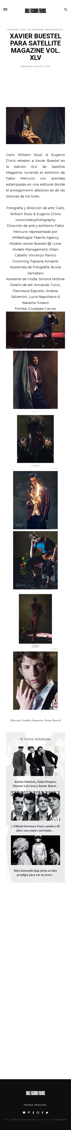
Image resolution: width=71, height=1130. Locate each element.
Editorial (13, 29)
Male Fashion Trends (24, 1119)
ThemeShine (59, 1119)
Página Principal (35, 1105)
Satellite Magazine (32, 29)
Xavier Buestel (54, 29)
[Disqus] (35, 937)
